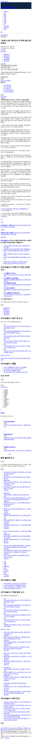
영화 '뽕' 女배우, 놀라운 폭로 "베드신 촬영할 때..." (17, 249)
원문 (3, 50)
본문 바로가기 (4, 1)
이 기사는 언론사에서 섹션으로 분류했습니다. (15, 208)
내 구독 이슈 (4, 387)
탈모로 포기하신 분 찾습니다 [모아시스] (15, 263)
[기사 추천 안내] (13, 299)
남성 (5, 67)
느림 (9, 69)
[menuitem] (17, 54)
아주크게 (10, 90)
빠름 (16, 69)
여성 (9, 67)
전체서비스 (8, 728)
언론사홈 (3, 237)
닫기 (2, 219)
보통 (13, 69)
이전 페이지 (4, 3)
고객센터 (25, 728)
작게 (9, 85)
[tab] (6, 11)
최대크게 (10, 91)
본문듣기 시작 (4, 77)
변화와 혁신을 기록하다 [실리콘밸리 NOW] (15, 261)
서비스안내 (14, 728)
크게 (9, 88)
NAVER (7, 738)
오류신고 (20, 728)
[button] (7, 54)
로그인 (2, 728)
